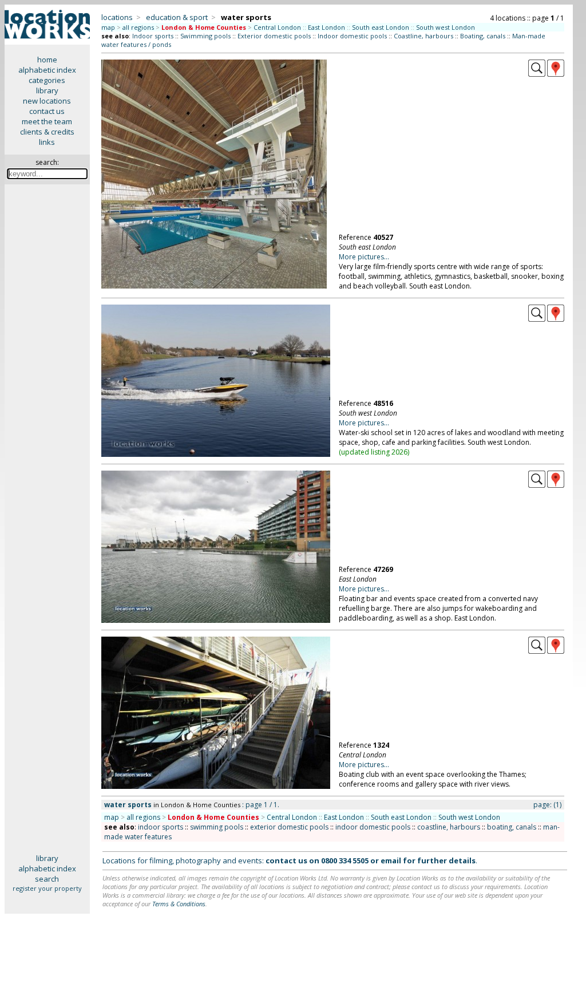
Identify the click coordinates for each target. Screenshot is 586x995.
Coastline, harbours (423, 35)
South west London (445, 27)
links (47, 142)
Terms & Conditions (178, 903)
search (47, 879)
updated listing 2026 (374, 452)
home (47, 59)
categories (47, 80)
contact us (47, 111)
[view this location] (536, 74)
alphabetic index (47, 70)
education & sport (177, 17)
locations (117, 17)
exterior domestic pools (289, 827)
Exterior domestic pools (274, 35)
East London (326, 27)
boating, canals (511, 827)
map (108, 27)
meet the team (47, 121)
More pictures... (364, 257)
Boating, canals (482, 35)
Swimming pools (205, 35)
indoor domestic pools (372, 827)
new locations (47, 101)
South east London (380, 27)
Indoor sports (152, 35)
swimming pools (216, 827)
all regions (138, 27)
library (47, 90)
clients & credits (47, 132)
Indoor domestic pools (352, 35)
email (391, 860)
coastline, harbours (448, 827)
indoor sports (160, 827)
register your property (47, 888)
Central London (277, 27)
